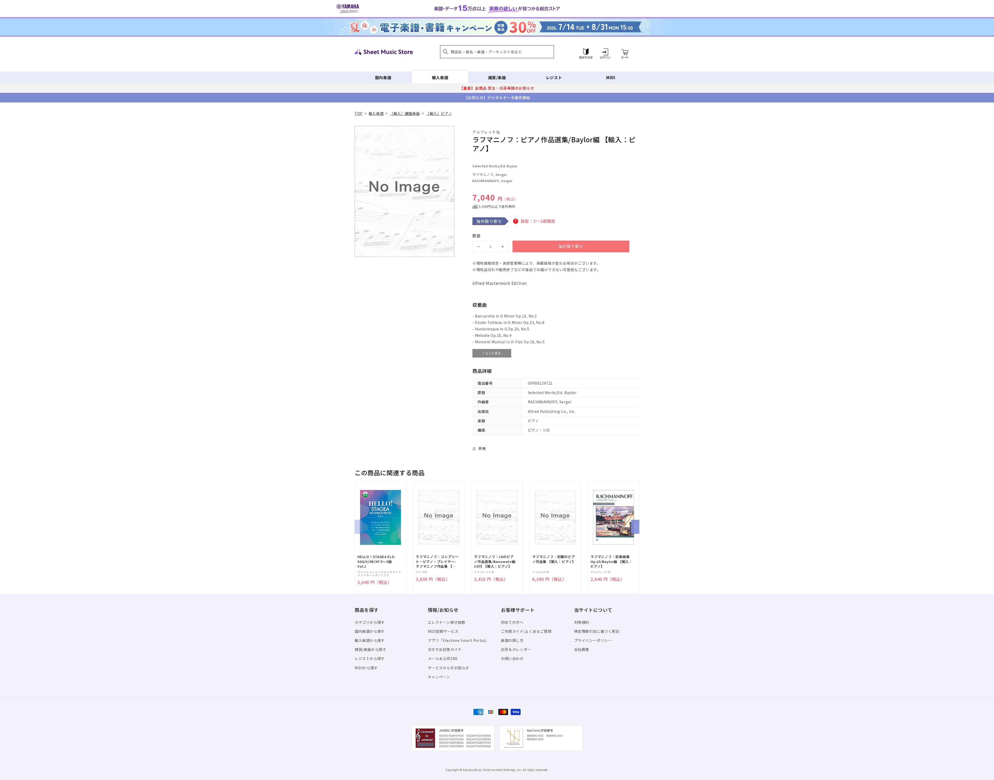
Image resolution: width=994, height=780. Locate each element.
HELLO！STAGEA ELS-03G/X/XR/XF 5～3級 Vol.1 (376, 561)
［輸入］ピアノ (439, 113)
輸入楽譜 (440, 77)
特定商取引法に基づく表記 (596, 631)
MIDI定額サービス (443, 631)
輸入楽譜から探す (370, 640)
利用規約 (581, 622)
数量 (476, 235)
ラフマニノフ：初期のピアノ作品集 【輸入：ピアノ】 (554, 559)
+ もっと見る (492, 353)
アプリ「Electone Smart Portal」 (458, 640)
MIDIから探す (366, 667)
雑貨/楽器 (497, 77)
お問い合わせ (512, 658)
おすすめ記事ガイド (445, 649)
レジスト (554, 77)
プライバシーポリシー (593, 640)
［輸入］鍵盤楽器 (405, 113)
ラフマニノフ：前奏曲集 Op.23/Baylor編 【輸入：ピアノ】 (611, 561)
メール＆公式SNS (443, 658)
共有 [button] (482, 448)
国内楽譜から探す (370, 631)
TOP (359, 113)
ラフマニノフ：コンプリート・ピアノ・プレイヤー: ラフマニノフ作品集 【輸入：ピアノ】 (437, 561)
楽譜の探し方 (512, 640)
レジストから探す (370, 658)
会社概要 (581, 649)
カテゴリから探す (370, 622)
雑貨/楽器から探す (370, 649)
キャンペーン (439, 676)
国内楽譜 (383, 77)
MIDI (610, 77)
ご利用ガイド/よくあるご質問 (526, 631)
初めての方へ (512, 622)
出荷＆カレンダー (516, 649)
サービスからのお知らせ (449, 667)
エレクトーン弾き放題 (446, 622)
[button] (497, 51)
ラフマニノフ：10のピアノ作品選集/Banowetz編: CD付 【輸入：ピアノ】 (495, 561)
